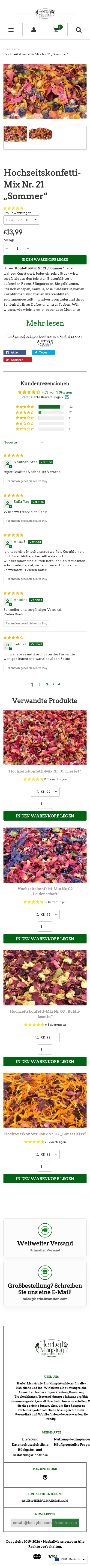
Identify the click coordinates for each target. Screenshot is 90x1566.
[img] (13, 455)
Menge (9, 240)
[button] (13, 208)
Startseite (11, 49)
